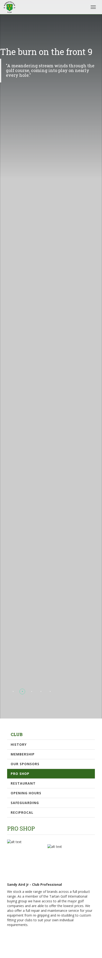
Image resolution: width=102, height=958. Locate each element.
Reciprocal (22, 812)
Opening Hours (26, 793)
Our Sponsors (25, 764)
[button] (13, 691)
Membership (23, 754)
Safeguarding (25, 802)
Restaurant (23, 783)
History (19, 744)
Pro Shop (20, 773)
